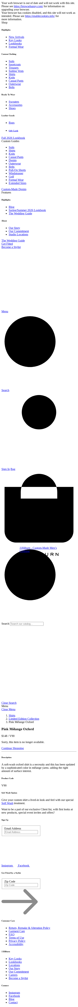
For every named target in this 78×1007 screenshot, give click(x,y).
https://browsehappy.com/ (28, 6)
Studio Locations (18, 234)
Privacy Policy (17, 940)
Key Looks (15, 40)
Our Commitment (19, 231)
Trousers (14, 67)
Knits (12, 77)
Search (5, 623)
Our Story (14, 227)
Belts (12, 87)
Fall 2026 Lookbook (13, 137)
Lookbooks (15, 43)
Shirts (12, 74)
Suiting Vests (16, 70)
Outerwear (15, 84)
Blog (11, 206)
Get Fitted (7, 243)
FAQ (12, 934)
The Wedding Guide (20, 213)
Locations (14, 965)
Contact (13, 1002)
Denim (13, 160)
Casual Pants (16, 80)
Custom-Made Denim (13, 189)
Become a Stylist (11, 247)
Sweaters (14, 101)
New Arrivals (16, 37)
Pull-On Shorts (17, 170)
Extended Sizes (17, 183)
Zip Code (9, 881)
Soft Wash (7, 803)
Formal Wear (16, 46)
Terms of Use (16, 937)
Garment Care (17, 931)
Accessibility (16, 944)
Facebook (14, 995)
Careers (13, 974)
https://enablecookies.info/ (40, 16)
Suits (11, 61)
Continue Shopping (12, 748)
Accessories (15, 104)
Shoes (12, 108)
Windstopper (16, 173)
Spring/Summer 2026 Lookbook (27, 210)
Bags (12, 122)
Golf (11, 176)
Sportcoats (15, 64)
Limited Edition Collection (24, 718)
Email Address (12, 828)
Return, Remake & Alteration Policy (29, 927)
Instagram (14, 992)
